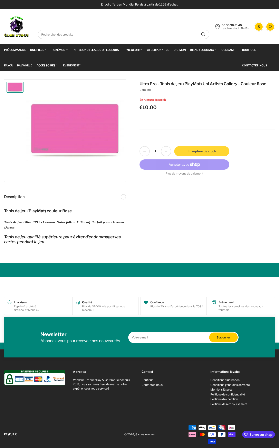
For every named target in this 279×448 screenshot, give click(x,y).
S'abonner (223, 337)
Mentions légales (221, 389)
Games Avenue (145, 434)
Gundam (227, 50)
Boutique (249, 50)
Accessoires (46, 65)
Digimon (180, 50)
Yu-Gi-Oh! (133, 50)
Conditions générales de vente (230, 384)
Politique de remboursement (228, 404)
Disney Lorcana (202, 50)
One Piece (37, 50)
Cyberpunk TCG (158, 50)
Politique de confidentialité (227, 394)
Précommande (15, 50)
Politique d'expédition (224, 399)
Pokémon (58, 50)
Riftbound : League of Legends (96, 50)
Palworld (24, 65)
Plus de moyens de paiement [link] (184, 173)
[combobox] (123, 34)
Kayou (8, 65)
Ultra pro (145, 89)
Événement (71, 65)
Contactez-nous (254, 65)
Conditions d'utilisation (225, 380)
